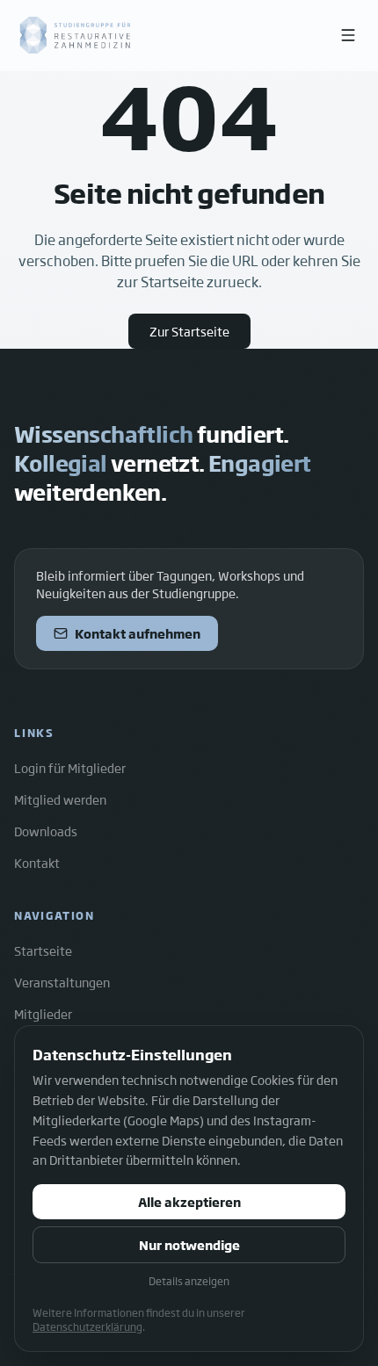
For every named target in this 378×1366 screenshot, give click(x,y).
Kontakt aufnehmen (137, 633)
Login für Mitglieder (70, 768)
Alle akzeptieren (189, 1202)
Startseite (43, 950)
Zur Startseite (189, 331)
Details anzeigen (189, 1281)
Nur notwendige (189, 1245)
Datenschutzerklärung (87, 1326)
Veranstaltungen (62, 982)
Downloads (45, 831)
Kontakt (37, 862)
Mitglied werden (60, 799)
